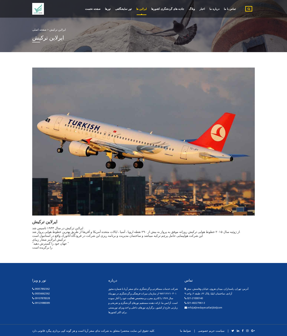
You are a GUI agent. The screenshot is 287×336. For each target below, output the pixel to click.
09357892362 (42, 289)
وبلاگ (192, 9)
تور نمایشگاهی (123, 9)
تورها (108, 9)
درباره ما (214, 9)
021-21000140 (194, 298)
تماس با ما (230, 9)
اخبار (202, 9)
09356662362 (42, 293)
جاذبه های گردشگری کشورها (167, 9)
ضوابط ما (185, 330)
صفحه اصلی (39, 29)
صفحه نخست (93, 9)
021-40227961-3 (195, 303)
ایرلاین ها (141, 9)
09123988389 (42, 303)
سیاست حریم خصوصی (211, 330)
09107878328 (42, 298)
